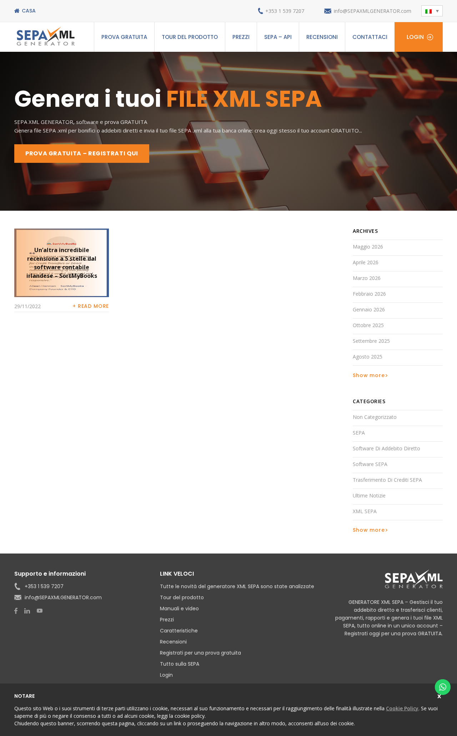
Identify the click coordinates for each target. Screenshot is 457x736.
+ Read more (90, 306)
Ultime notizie (369, 495)
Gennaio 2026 (369, 309)
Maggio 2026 (368, 246)
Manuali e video (179, 608)
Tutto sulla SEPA (179, 663)
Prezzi (241, 37)
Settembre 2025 (371, 340)
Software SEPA (370, 464)
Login (415, 37)
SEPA (359, 432)
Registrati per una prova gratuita (200, 652)
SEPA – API (278, 37)
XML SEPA (365, 511)
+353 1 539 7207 (284, 10)
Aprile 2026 (365, 262)
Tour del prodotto (190, 37)
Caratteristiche (179, 630)
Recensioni (322, 37)
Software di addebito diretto (386, 448)
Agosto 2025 (367, 356)
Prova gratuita (124, 37)
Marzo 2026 (367, 278)
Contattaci (369, 37)
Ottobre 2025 (368, 325)
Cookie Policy (402, 708)
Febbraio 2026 (369, 293)
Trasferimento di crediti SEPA (387, 479)
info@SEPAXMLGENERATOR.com (372, 10)
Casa (29, 10)
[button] (432, 10)
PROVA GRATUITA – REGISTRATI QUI (81, 153)
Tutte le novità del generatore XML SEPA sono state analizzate (237, 586)
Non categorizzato (375, 417)
